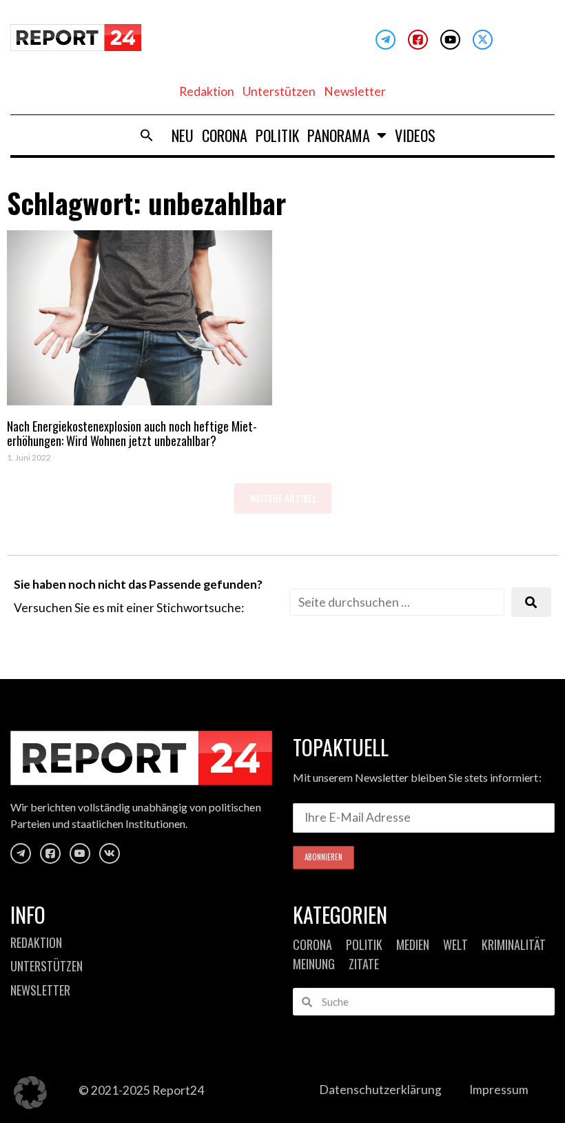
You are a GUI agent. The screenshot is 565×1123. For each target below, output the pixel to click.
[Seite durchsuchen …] (396, 602)
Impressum (498, 1089)
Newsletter (355, 91)
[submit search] (531, 602)
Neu (183, 135)
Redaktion (206, 91)
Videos (415, 135)
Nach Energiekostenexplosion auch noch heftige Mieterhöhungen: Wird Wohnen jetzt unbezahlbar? (132, 433)
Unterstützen (279, 91)
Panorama (338, 135)
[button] (146, 135)
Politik (277, 135)
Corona (224, 135)
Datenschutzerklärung (380, 1089)
